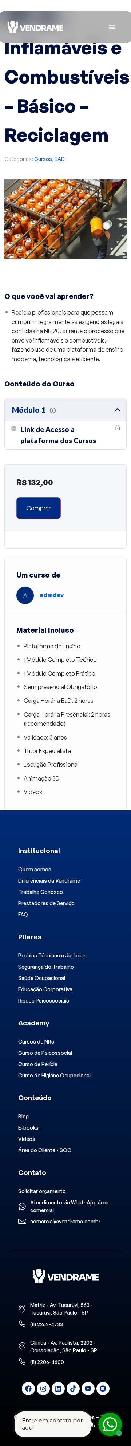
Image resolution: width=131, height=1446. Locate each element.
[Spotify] (103, 1388)
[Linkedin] (58, 1388)
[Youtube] (88, 1388)
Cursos (43, 159)
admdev (52, 595)
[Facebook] (28, 1388)
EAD (60, 159)
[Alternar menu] (112, 27)
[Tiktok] (73, 1388)
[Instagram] (43, 1388)
